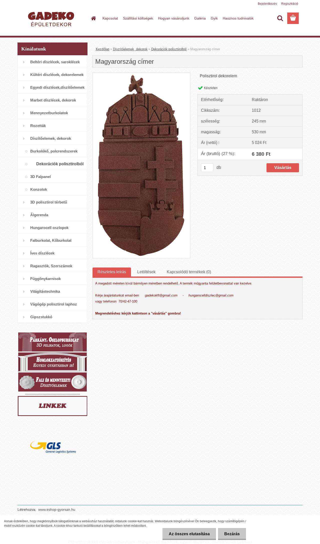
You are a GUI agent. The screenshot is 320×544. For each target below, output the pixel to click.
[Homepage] (93, 18)
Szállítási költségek (138, 18)
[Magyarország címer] (141, 74)
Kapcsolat (110, 18)
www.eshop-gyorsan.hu (56, 510)
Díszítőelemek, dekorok (130, 49)
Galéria (200, 18)
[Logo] (52, 18)
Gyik (214, 18)
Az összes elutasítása (189, 534)
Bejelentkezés (267, 4)
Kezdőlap (102, 49)
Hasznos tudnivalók (238, 18)
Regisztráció (289, 4)
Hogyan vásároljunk (173, 18)
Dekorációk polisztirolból (168, 49)
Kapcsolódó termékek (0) (189, 272)
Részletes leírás (112, 272)
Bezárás (232, 534)
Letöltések (146, 272)
